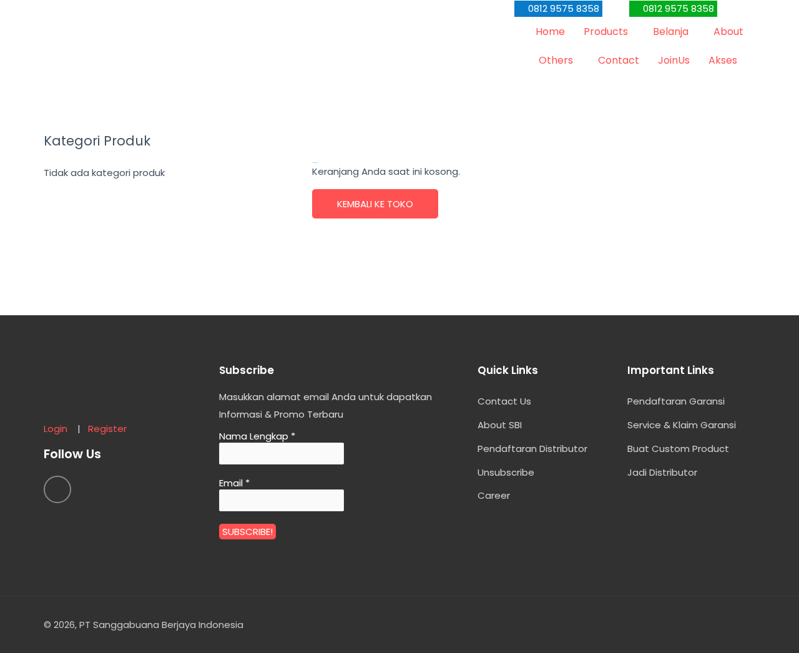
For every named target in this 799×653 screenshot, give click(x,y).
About (728, 31)
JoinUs (674, 60)
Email (234, 483)
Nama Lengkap (257, 436)
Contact (618, 60)
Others (556, 60)
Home (550, 31)
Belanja (671, 31)
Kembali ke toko (375, 203)
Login (59, 428)
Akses (722, 60)
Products (606, 31)
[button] (558, 9)
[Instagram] (57, 489)
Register (107, 428)
